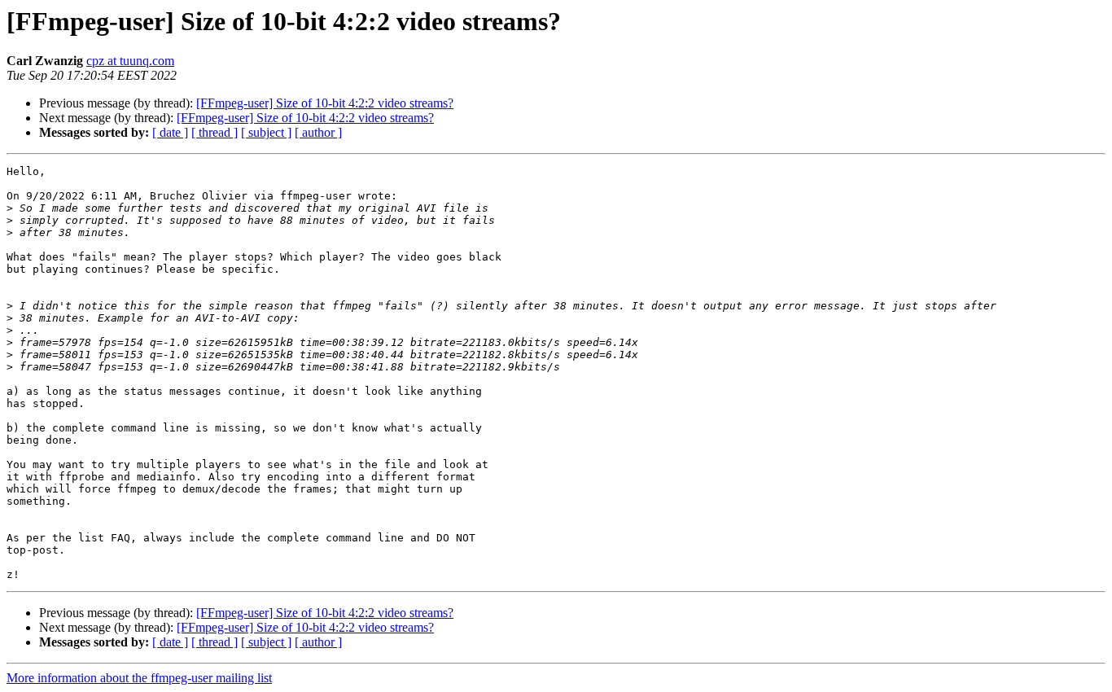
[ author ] (318, 132)
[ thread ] (214, 132)
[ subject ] (266, 132)
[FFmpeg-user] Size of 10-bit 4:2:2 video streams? (324, 103)
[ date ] (170, 132)
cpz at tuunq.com (130, 61)
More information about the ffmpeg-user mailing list (139, 678)
